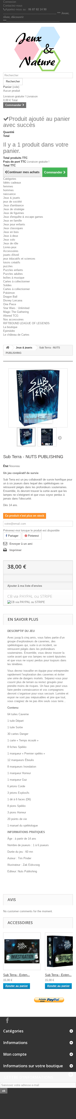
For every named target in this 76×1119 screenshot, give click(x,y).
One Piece (9, 304)
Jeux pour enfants (14, 224)
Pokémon (9, 292)
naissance (9, 194)
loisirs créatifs (11, 262)
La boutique (10, 327)
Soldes (7, 285)
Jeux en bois (11, 232)
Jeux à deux (10, 235)
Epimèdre (9, 330)
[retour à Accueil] (8, 347)
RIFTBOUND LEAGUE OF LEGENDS (26, 323)
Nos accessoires (13, 319)
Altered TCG (10, 315)
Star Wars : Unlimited (16, 308)
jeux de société (12, 201)
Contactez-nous (12, 5)
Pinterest (33, 535)
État (5, 466)
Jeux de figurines (13, 213)
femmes (8, 186)
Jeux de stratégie (13, 209)
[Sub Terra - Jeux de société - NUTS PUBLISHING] (26, 437)
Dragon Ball (10, 296)
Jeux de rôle (10, 243)
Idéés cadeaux (12, 182)
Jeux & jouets (11, 197)
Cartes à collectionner (16, 281)
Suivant (60, 438)
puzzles (8, 266)
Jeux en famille (12, 220)
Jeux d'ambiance (13, 205)
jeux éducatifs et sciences (19, 258)
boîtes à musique (13, 277)
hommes (8, 190)
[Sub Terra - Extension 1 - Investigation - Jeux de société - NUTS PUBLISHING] (22, 951)
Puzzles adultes (13, 273)
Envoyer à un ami (21, 543)
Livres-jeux (9, 247)
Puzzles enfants (13, 270)
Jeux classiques (13, 228)
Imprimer (16, 550)
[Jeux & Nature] (38, 49)
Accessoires (10, 251)
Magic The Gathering (16, 311)
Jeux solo (9, 239)
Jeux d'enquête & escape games (23, 216)
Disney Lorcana (12, 300)
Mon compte (15, 1054)
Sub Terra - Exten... (16, 975)
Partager (12, 535)
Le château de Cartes (16, 334)
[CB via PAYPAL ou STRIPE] (38, 602)
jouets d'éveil (11, 254)
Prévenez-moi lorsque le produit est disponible (31, 530)
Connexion (9, 1)
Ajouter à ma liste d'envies (24, 585)
